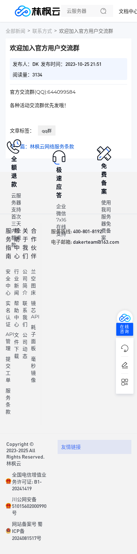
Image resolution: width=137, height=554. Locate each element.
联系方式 (42, 31)
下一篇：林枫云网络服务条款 (42, 146)
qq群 (47, 130)
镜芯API (35, 310)
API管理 (10, 341)
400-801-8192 (87, 231)
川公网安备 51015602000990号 (29, 506)
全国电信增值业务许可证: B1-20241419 (29, 481)
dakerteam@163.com (96, 241)
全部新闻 (15, 31)
